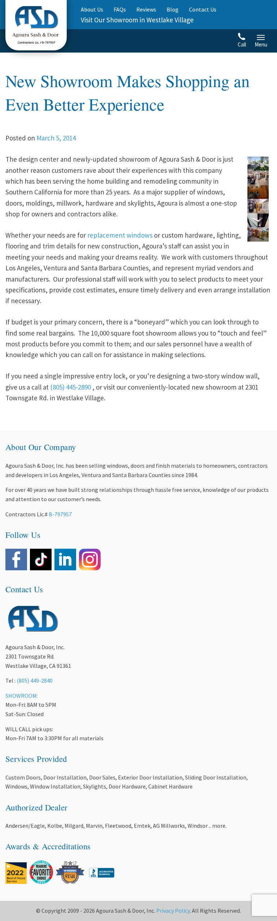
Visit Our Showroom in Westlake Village (137, 19)
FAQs (120, 9)
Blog (173, 9)
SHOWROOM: (21, 695)
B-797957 (60, 514)
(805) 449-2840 (35, 680)
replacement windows (120, 235)
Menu (261, 44)
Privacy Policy (173, 910)
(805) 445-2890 (70, 387)
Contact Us (202, 9)
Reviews (146, 9)
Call (242, 44)
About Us (92, 9)
